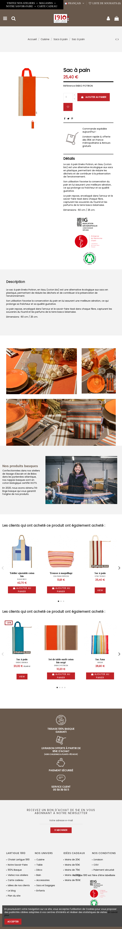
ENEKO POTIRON (61, 665)
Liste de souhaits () (106, 3)
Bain (38, 875)
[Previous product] (116, 39)
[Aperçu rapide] (36, 544)
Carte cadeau (47, 6)
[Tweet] (68, 118)
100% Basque (15, 869)
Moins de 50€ (72, 864)
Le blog (12, 890)
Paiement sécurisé (104, 869)
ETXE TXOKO (100, 576)
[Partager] (64, 118)
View (100, 590)
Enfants (40, 890)
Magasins (46, 3)
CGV (96, 864)
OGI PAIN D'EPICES (61, 576)
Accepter (13, 921)
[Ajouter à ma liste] (68, 107)
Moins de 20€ (72, 859)
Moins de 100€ (73, 875)
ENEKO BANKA (22, 662)
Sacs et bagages (45, 885)
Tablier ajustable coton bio (22, 574)
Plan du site (14, 895)
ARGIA (100, 662)
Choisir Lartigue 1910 (19, 859)
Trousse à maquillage (61, 573)
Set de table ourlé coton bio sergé (61, 661)
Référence (69, 85)
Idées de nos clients (19, 885)
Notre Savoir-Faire (20, 6)
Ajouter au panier (95, 97)
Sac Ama (100, 659)
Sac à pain (100, 573)
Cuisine (40, 859)
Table (39, 864)
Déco (39, 869)
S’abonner (61, 830)
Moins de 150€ (73, 880)
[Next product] (118, 39)
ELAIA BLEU (22, 579)
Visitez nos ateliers (21, 3)
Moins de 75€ (72, 869)
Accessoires (43, 880)
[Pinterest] (72, 118)
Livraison (98, 859)
